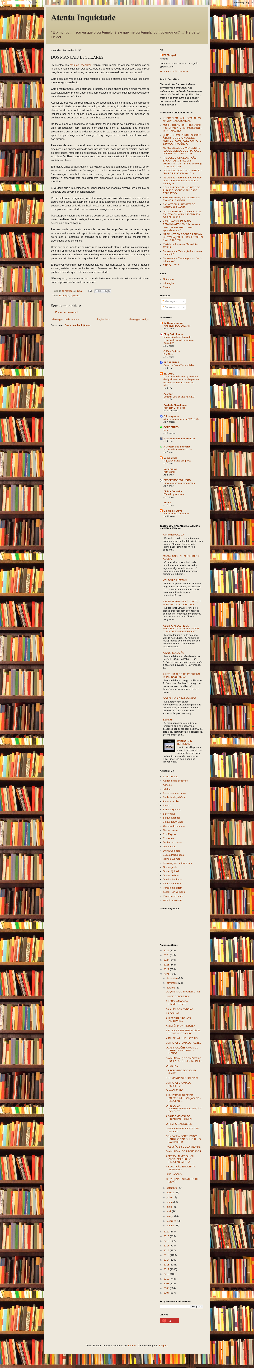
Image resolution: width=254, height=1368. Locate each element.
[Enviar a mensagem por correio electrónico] (89, 291)
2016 (167, 1250)
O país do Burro (172, 510)
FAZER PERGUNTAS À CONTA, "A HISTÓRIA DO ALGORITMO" (182, 603)
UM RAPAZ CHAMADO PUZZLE (183, 1042)
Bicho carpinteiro (172, 809)
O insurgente (170, 867)
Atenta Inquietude (83, 17)
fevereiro (172, 1220)
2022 (167, 969)
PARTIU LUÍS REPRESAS (184, 742)
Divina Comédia (172, 491)
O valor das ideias (173, 879)
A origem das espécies (175, 780)
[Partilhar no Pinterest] (109, 291)
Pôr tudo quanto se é (173, 494)
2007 (167, 1292)
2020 (167, 1231)
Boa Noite (168, 354)
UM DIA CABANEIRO (177, 996)
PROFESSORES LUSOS (177, 480)
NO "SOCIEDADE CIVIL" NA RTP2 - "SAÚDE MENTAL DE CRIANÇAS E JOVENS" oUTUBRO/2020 (182, 150)
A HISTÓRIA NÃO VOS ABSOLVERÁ (178, 1020)
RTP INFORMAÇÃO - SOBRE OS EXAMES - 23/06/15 (181, 199)
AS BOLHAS (172, 1013)
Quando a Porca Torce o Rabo (178, 365)
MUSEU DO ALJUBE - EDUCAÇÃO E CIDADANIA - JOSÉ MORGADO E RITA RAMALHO (182, 128)
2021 (167, 974)
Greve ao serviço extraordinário (179, 483)
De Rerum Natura (173, 323)
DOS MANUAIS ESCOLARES (182, 1078)
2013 (167, 1264)
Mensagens (170, 301)
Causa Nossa (170, 830)
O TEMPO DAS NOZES (179, 1123)
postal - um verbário (174, 891)
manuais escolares (81, 64)
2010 (167, 1278)
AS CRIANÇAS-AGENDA (179, 1008)
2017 (167, 1245)
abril (169, 1211)
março (170, 1216)
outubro (171, 987)
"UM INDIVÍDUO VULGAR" (177, 326)
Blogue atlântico (171, 817)
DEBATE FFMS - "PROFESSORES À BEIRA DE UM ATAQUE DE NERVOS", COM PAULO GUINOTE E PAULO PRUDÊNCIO (182, 139)
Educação (64, 295)
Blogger (163, 1345)
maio (170, 1206)
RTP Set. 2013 (171, 265)
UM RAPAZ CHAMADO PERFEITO (178, 1084)
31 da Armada (170, 776)
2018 (167, 1241)
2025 (167, 955)
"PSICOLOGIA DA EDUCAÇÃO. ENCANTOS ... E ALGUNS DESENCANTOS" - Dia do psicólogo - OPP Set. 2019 (182, 162)
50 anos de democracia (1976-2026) (181, 419)
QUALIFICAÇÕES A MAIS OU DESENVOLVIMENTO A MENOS (182, 1050)
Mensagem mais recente (65, 319)
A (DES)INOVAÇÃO (173, 652)
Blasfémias (169, 813)
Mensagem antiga (139, 319)
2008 (167, 1288)
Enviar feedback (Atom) (78, 325)
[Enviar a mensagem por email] (96, 291)
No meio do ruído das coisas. (178, 449)
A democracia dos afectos (176, 513)
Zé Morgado (170, 55)
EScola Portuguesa (173, 854)
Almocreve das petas (174, 793)
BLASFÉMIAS (171, 362)
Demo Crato (170, 457)
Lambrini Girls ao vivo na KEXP (179, 396)
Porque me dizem (172, 887)
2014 (167, 1259)
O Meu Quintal (171, 351)
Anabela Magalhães (175, 405)
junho (170, 1202)
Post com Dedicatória (174, 407)
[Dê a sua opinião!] (99, 291)
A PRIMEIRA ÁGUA (173, 534)
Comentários (171, 307)
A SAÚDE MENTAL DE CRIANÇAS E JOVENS (179, 1118)
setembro (172, 1187)
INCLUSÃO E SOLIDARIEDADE (183, 1146)
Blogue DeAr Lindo (173, 821)
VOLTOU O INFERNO (175, 580)
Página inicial (104, 319)
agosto (171, 1192)
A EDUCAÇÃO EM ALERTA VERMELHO (180, 1168)
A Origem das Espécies (177, 446)
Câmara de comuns (174, 826)
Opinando (75, 295)
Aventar (167, 393)
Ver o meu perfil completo (174, 71)
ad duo (167, 789)
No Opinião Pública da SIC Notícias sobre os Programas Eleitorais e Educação (182, 180)
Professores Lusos (173, 896)
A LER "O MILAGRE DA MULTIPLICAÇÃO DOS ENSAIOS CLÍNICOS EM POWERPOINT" (181, 628)
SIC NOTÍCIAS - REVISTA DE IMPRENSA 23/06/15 (179, 206)
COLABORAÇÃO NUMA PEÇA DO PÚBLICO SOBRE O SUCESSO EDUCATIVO (181, 190)
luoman (132, 1345)
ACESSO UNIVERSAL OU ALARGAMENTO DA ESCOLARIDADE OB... (180, 1159)
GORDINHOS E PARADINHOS (179, 698)
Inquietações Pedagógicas (177, 863)
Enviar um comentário (67, 312)
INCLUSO (168, 373)
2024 (167, 959)
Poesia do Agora (172, 883)
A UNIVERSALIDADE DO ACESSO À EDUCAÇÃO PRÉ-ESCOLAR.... (183, 1098)
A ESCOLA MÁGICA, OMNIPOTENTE (177, 1002)
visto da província (172, 900)
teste (165, 430)
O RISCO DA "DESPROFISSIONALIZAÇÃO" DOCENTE (184, 1108)
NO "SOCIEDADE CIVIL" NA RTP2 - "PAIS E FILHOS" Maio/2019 (182, 172)
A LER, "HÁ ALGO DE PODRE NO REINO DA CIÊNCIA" (181, 675)
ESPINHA (168, 719)
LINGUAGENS (174, 1174)
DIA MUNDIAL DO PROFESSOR (183, 1151)
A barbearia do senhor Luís (179, 438)
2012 (167, 1269)
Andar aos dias (171, 801)
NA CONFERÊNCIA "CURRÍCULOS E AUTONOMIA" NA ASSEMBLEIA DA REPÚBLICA (182, 214)
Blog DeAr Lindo (173, 334)
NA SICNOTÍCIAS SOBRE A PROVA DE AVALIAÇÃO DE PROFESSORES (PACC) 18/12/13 (183, 237)
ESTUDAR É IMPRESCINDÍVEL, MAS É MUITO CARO (183, 1032)
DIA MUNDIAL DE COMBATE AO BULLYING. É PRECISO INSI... (184, 1059)
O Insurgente (171, 416)
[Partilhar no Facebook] (106, 291)
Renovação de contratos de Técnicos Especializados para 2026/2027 (178, 340)
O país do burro (171, 875)
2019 (167, 1236)
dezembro (172, 978)
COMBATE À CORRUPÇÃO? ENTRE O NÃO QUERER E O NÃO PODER (183, 1139)
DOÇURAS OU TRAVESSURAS (183, 991)
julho (169, 1197)
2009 (167, 1283)
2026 (167, 950)
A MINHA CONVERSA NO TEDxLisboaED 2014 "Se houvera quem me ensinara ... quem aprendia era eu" (181, 225)
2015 (167, 1255)
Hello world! (169, 471)
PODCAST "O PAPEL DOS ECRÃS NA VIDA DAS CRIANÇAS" (182, 119)
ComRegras (170, 469)
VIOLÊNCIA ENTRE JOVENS (181, 1038)
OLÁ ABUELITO (174, 1090)
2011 (167, 1274)
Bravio (167, 502)
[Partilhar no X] (102, 291)
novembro (172, 982)
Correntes (168, 838)
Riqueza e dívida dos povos (177, 460)
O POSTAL (172, 1065)
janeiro (171, 1225)
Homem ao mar (171, 858)
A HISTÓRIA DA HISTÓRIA (180, 1025)
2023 (167, 964)
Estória (167, 287)
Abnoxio (167, 784)
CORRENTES (170, 427)
